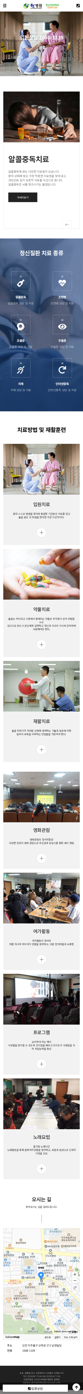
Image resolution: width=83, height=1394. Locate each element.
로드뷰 (48, 1337)
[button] (39, 69)
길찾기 (57, 1337)
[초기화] (75, 1288)
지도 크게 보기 (70, 1337)
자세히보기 (23, 197)
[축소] (75, 1280)
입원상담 (37, 1388)
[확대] (75, 1274)
